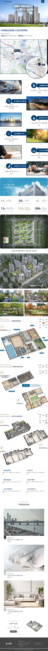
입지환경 (9, 541)
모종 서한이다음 (8, 1)
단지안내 (9, 577)
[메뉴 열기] (42, 1)
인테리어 (9, 613)
